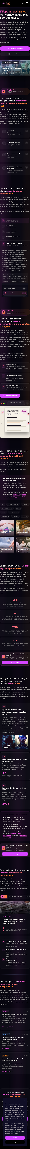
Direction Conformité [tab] (16, 897)
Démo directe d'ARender (10, 395)
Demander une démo (15, 48)
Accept (15, 1137)
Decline (15, 1142)
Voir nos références (15, 54)
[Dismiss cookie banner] (24, 1101)
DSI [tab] (4, 897)
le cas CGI (16, 494)
